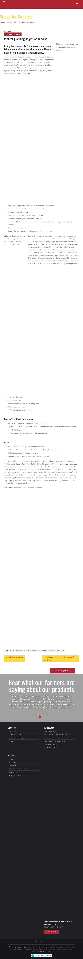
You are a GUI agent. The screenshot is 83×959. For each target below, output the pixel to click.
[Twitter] (36, 941)
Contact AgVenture (62, 671)
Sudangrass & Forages (17, 769)
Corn (11, 759)
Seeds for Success (13, 22)
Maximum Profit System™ (18, 738)
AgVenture (28, 650)
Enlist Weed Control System (56, 734)
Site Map (39, 951)
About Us (12, 731)
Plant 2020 (51, 650)
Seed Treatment (51, 731)
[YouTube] (47, 941)
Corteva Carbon (51, 744)
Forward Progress (28, 22)
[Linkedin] (41, 941)
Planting (57, 650)
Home (2, 22)
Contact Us (51, 932)
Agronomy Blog (20, 650)
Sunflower (13, 772)
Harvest (45, 650)
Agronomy (12, 650)
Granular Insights (51, 747)
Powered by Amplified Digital (18, 947)
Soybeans (12, 762)
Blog (11, 741)
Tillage (62, 650)
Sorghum (12, 765)
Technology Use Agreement (55, 741)
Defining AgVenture (15, 657)
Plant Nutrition (15, 775)
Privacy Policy (47, 951)
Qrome (47, 738)
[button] (42, 957)
